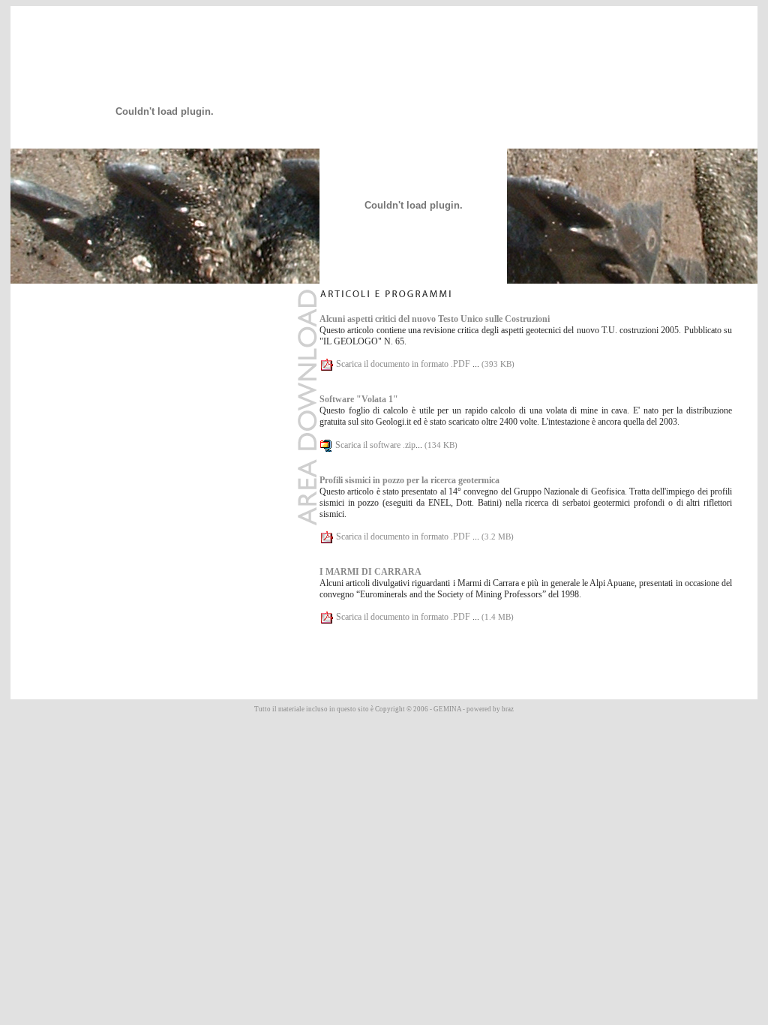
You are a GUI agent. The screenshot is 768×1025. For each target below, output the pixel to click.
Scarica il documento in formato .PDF (404, 364)
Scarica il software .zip (375, 445)
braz (508, 709)
